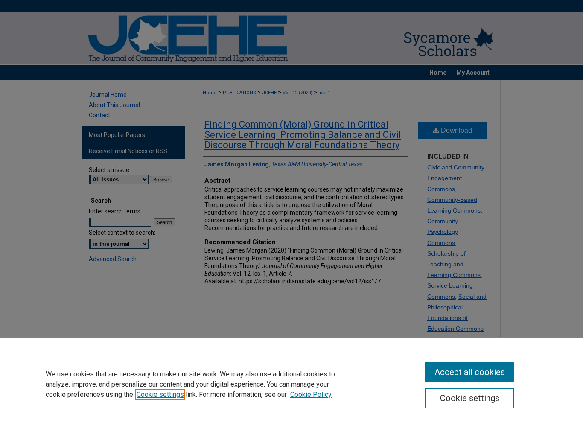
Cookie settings (160, 394)
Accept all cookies (469, 372)
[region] (291, 384)
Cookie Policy (311, 394)
